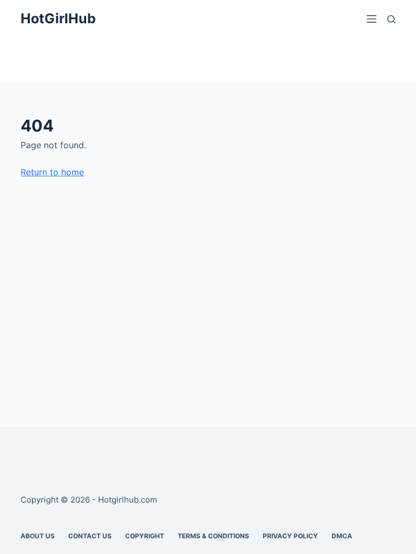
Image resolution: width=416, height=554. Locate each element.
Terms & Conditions (213, 536)
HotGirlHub (58, 18)
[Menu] (371, 19)
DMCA (342, 536)
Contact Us (90, 536)
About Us (38, 536)
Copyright (144, 536)
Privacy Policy (290, 536)
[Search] (391, 19)
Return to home (52, 172)
